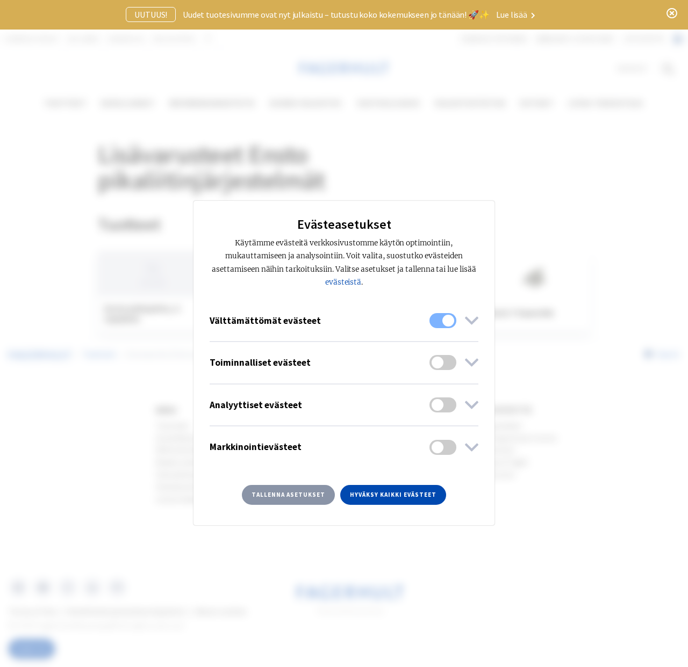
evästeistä (343, 282)
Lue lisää (512, 14)
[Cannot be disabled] (442, 320)
